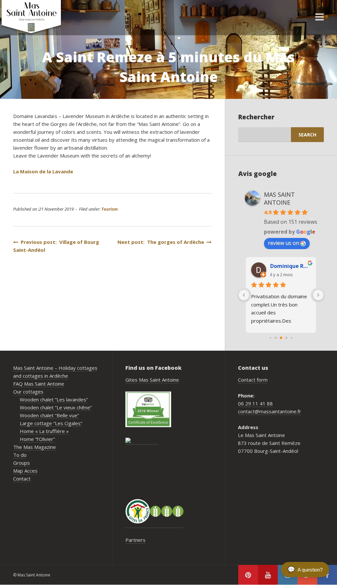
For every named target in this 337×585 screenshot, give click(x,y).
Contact (22, 478)
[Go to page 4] (291, 337)
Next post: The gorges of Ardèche (162, 242)
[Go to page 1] (275, 338)
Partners (135, 540)
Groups (21, 462)
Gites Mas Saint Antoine (152, 379)
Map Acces (25, 470)
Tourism (109, 209)
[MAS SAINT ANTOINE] (141, 441)
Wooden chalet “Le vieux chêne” (56, 407)
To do (20, 455)
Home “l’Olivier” (37, 439)
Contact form (253, 379)
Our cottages (28, 391)
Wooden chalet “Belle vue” (49, 415)
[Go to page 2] (281, 337)
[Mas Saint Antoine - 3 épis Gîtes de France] (154, 511)
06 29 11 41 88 (255, 403)
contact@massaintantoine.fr (269, 411)
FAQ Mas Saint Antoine (38, 383)
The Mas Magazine (34, 447)
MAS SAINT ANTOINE (279, 198)
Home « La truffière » (44, 431)
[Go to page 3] (286, 338)
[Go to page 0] (270, 337)
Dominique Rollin (290, 266)
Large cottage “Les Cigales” (51, 423)
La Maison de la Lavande (43, 171)
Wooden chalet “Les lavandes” (54, 399)
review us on (283, 243)
